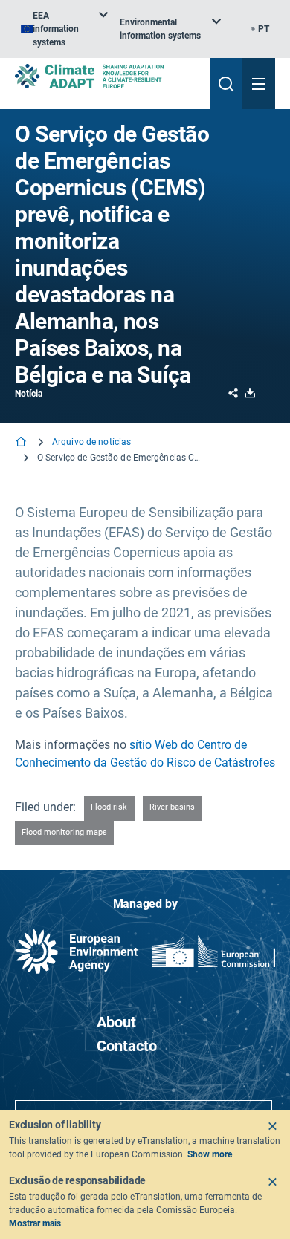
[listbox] (64, 29)
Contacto (127, 1046)
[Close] (272, 1126)
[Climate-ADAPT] (106, 76)
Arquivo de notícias (91, 442)
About (116, 1022)
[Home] (22, 443)
